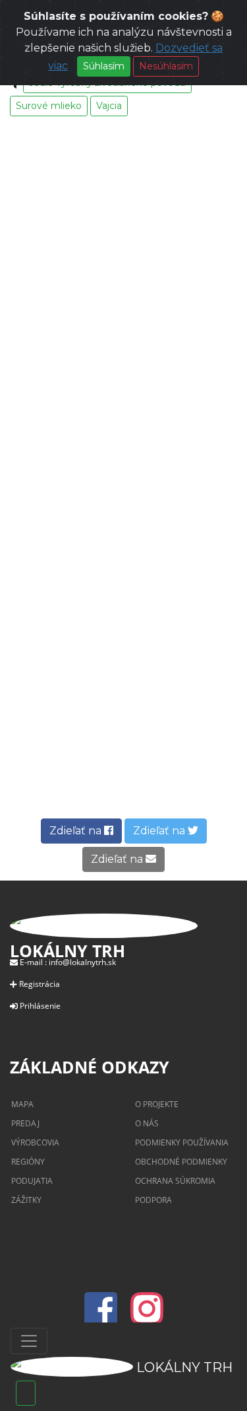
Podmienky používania (182, 1142)
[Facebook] (105, 1316)
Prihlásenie (40, 1005)
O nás (147, 1123)
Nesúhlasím (166, 66)
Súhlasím (103, 66)
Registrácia (39, 984)
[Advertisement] (123, 412)
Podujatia (32, 1180)
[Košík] (26, 1393)
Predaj (25, 1123)
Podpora (153, 1200)
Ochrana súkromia (175, 1180)
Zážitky (26, 1200)
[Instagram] (147, 1316)
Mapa (22, 1104)
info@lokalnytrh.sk (82, 962)
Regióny (28, 1161)
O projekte (156, 1104)
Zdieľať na (76, 830)
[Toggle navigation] (29, 1341)
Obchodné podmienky (181, 1161)
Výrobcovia (35, 1142)
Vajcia (109, 106)
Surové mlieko (49, 106)
